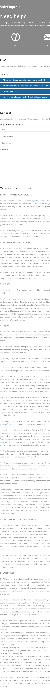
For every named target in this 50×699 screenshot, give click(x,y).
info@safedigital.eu (8, 424)
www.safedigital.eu (31, 201)
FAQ (15, 45)
